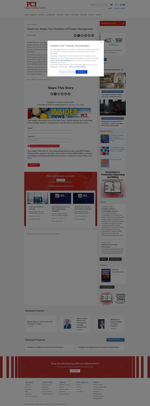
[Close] (101, 43)
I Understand (81, 72)
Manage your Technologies (67, 72)
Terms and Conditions (63, 60)
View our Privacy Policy (77, 67)
